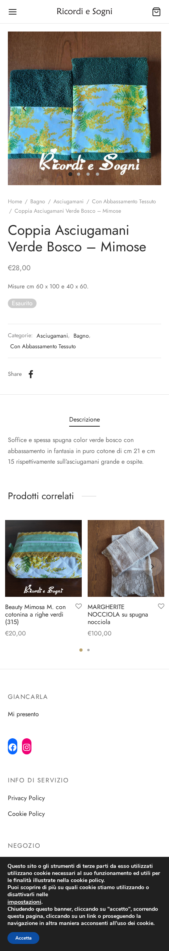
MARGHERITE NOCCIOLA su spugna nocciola (118, 614)
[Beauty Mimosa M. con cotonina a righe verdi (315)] (43, 558)
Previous (24, 108)
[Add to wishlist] (78, 606)
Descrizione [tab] (84, 419)
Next (144, 108)
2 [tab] (88, 650)
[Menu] (12, 12)
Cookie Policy (26, 813)
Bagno (37, 201)
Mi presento (23, 714)
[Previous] (16, 566)
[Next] (152, 566)
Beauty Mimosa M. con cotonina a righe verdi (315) (35, 614)
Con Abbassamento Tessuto (124, 201)
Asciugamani (68, 201)
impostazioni (24, 901)
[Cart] (156, 12)
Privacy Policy (26, 797)
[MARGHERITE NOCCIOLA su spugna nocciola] (126, 558)
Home (15, 201)
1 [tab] (81, 650)
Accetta (23, 938)
